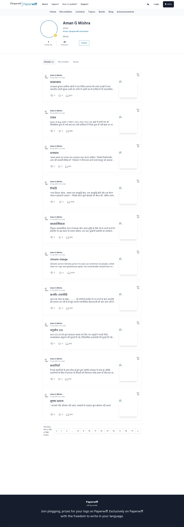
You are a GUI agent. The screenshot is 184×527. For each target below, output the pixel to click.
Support (55, 4)
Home (53, 12)
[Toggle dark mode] (148, 4)
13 (107, 431)
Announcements (125, 12)
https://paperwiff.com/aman (75, 31)
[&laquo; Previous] (56, 431)
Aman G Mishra (56, 75)
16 (126, 431)
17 (132, 431)
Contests (80, 12)
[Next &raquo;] (137, 431)
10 (89, 431)
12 (101, 431)
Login (156, 4)
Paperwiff (92, 502)
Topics (91, 12)
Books (102, 12)
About (45, 4)
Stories (49, 62)
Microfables (66, 12)
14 (114, 431)
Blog (111, 12)
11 (95, 431)
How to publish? (69, 4)
